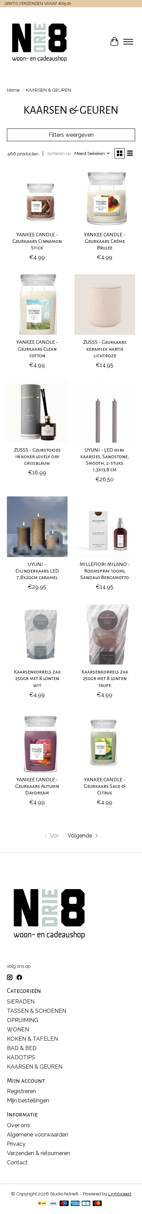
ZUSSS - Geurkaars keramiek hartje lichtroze (104, 348)
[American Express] (75, 1204)
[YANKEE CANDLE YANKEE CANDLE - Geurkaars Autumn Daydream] (37, 742)
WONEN (18, 1029)
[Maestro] (64, 1204)
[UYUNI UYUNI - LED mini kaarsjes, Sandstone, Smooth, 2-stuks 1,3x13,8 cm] (104, 412)
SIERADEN (20, 1001)
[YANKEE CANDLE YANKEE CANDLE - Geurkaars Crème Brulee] (104, 197)
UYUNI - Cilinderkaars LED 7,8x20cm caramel (37, 571)
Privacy (16, 1144)
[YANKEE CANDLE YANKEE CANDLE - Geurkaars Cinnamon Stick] (37, 197)
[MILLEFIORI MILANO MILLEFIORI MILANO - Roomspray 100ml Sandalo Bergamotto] (104, 526)
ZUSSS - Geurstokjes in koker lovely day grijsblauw (37, 456)
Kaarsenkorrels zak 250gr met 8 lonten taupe (104, 678)
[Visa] (53, 1204)
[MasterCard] (97, 1204)
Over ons (18, 1125)
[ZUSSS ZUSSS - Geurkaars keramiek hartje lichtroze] (104, 304)
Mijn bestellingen (28, 1100)
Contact (17, 1162)
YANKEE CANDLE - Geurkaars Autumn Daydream (37, 786)
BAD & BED (22, 1048)
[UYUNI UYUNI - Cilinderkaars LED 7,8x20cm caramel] (37, 526)
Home (13, 90)
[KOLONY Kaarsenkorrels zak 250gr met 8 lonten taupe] (104, 634)
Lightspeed (119, 1193)
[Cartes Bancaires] (86, 1204)
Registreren (21, 1091)
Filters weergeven (71, 135)
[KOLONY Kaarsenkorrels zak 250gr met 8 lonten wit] (37, 634)
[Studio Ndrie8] (39, 41)
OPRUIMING (22, 1020)
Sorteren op (59, 153)
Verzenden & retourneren (38, 1153)
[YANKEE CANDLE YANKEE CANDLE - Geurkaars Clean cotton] (37, 304)
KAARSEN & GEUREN (34, 1066)
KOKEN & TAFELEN (32, 1039)
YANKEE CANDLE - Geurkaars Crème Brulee (104, 241)
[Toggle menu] (128, 42)
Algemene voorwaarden (37, 1134)
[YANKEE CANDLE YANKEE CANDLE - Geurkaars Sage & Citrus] (104, 742)
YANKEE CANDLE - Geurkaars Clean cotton (37, 348)
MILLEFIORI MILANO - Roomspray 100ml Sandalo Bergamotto (105, 571)
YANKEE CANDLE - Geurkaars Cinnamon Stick (37, 241)
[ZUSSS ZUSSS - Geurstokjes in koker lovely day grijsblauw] (37, 412)
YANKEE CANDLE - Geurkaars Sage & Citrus (105, 786)
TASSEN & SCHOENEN (36, 1011)
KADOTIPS (21, 1057)
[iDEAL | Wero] (42, 1204)
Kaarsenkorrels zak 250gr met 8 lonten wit (37, 678)
